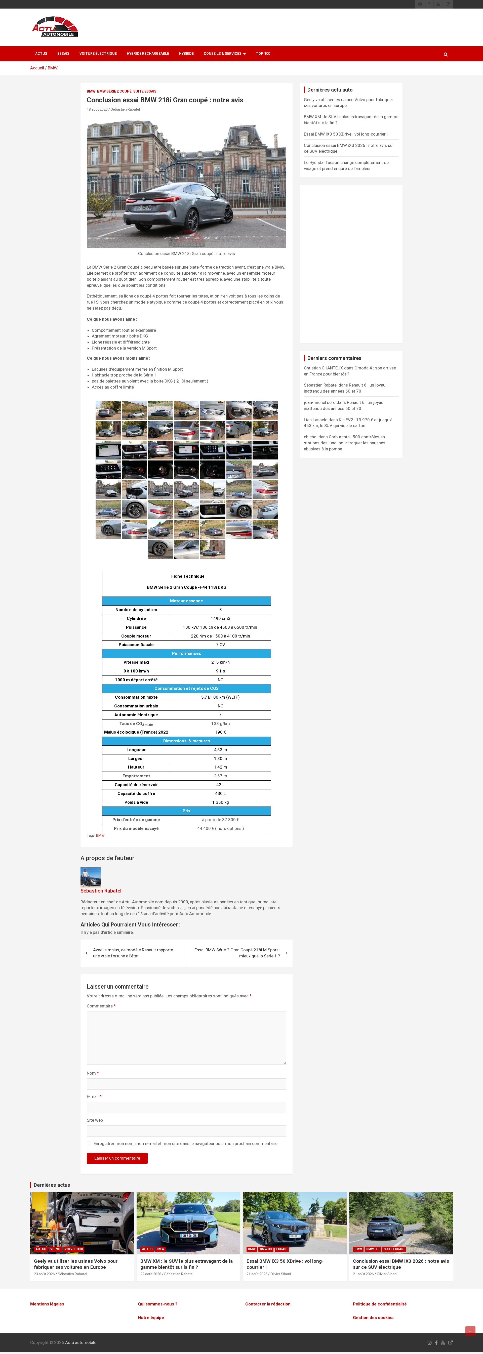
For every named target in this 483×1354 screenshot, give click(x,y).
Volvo (55, 1249)
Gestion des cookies (373, 1317)
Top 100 (263, 54)
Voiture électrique (98, 54)
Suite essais (144, 91)
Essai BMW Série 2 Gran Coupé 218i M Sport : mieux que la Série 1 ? (237, 952)
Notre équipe (151, 1317)
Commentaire (101, 1005)
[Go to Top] (470, 1331)
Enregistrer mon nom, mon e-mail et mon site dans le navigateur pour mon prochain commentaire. (186, 1143)
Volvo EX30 (74, 1249)
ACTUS (41, 54)
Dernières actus (52, 1185)
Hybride (186, 54)
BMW (53, 67)
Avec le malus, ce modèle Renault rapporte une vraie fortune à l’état (133, 952)
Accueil (37, 67)
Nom (93, 1073)
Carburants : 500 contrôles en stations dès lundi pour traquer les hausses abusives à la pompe (344, 442)
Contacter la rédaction (268, 1304)
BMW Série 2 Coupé (114, 91)
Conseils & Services (223, 54)
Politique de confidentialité (380, 1304)
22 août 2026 (150, 1274)
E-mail (94, 1096)
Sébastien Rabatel (125, 109)
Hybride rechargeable (148, 54)
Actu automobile (80, 1342)
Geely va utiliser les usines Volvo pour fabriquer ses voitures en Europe (75, 1264)
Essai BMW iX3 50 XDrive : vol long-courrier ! (346, 134)
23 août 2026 (44, 1274)
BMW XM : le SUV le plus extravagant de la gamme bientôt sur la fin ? (186, 1264)
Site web (95, 1120)
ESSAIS (63, 54)
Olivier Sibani (280, 1274)
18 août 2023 (97, 109)
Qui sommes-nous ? (157, 1304)
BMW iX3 (372, 1249)
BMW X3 (266, 1249)
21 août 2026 (257, 1274)
